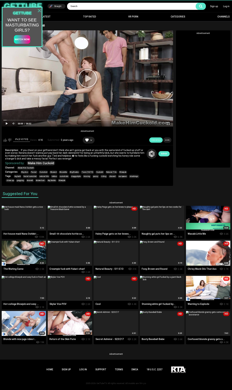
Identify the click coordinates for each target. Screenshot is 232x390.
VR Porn (133, 16)
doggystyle (76, 176)
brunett (30, 180)
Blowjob (123, 172)
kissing (87, 176)
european (123, 176)
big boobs (52, 180)
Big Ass (24, 172)
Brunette (63, 172)
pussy (95, 176)
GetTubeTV (101, 383)
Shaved (53, 172)
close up (10, 180)
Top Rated (89, 16)
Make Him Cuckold (41, 163)
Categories (178, 16)
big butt (18, 176)
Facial (34, 172)
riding (103, 176)
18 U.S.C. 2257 (154, 369)
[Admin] (152, 154)
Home (49, 369)
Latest (46, 16)
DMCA (134, 369)
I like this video (5, 140)
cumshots (64, 176)
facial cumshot (30, 176)
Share (167, 140)
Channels (223, 16)
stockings (134, 176)
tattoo (54, 176)
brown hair (40, 180)
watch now (22, 39)
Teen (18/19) (87, 172)
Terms (119, 369)
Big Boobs (74, 172)
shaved (112, 176)
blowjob (62, 180)
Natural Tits (111, 172)
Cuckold (99, 172)
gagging (20, 180)
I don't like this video (9, 140)
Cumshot (43, 172)
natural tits (44, 176)
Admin (164, 154)
